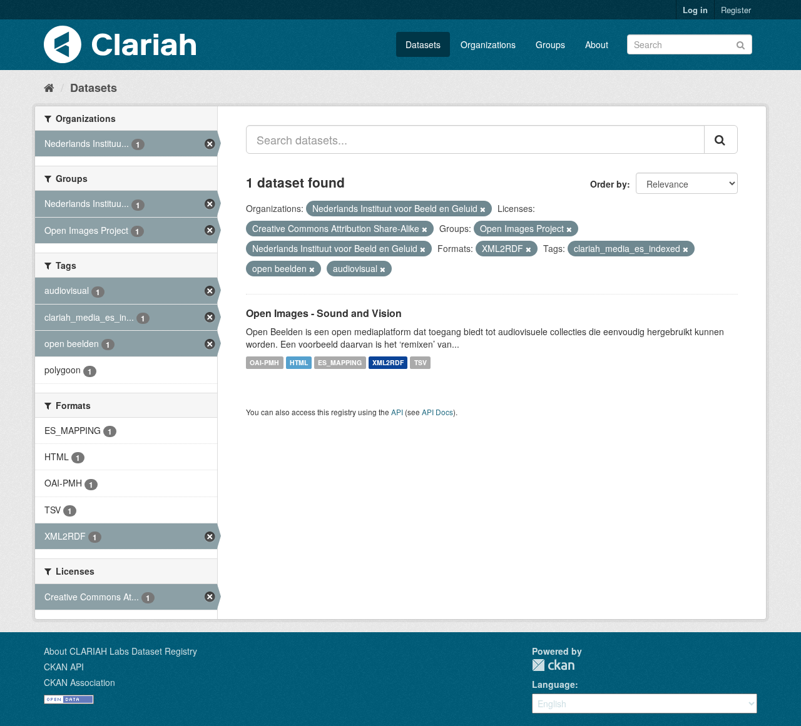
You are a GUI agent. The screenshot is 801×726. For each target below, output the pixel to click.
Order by (608, 184)
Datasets (423, 44)
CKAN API (64, 666)
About (596, 44)
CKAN (553, 665)
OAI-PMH (264, 362)
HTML (299, 362)
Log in (695, 10)
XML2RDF (388, 362)
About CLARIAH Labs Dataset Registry (120, 651)
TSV (420, 362)
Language (553, 684)
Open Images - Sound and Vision (324, 313)
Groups (550, 44)
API (397, 411)
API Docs (437, 411)
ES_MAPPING (340, 362)
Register (736, 10)
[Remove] (483, 209)
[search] (721, 139)
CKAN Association (79, 682)
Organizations (488, 44)
